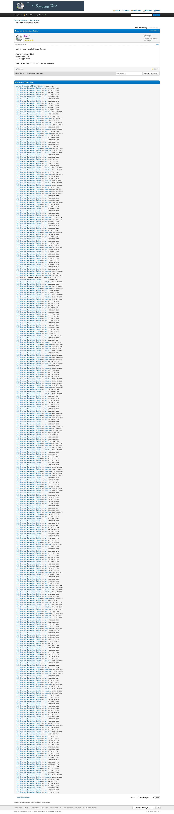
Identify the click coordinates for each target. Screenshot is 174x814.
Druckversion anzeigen (23, 797)
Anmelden (29, 15)
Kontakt (26, 808)
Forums (16, 20)
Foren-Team (18, 808)
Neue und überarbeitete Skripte (25, 86)
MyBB (43, 811)
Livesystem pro (34, 20)
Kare (41, 86)
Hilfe (158, 10)
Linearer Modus (154, 30)
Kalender (148, 10)
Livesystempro (34, 808)
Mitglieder (137, 10)
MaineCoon (48, 112)
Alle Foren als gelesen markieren (70, 808)
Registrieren (39, 15)
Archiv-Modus (53, 808)
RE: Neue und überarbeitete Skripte (28, 88)
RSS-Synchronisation (90, 808)
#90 (157, 44)
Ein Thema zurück (23, 73)
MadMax (47, 336)
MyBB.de (30, 811)
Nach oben (44, 808)
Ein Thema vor (36, 73)
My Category (24, 20)
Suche (126, 10)
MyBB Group (57, 811)
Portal (117, 10)
